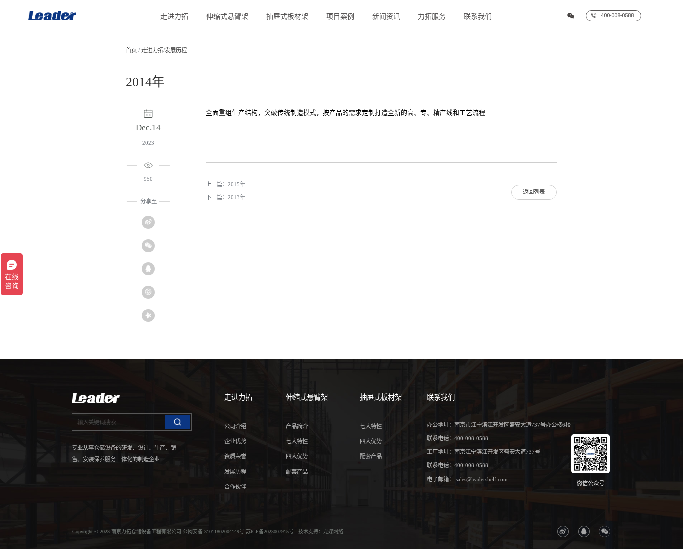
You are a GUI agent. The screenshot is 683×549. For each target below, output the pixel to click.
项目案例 (340, 16)
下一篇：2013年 (226, 197)
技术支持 (308, 531)
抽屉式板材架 (287, 16)
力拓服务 (432, 16)
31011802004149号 (224, 531)
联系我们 (478, 16)
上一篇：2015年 (226, 185)
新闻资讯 (386, 16)
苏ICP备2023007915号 (270, 531)
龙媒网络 (334, 531)
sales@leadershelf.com (481, 479)
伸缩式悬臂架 (227, 16)
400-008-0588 (471, 439)
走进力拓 (174, 16)
